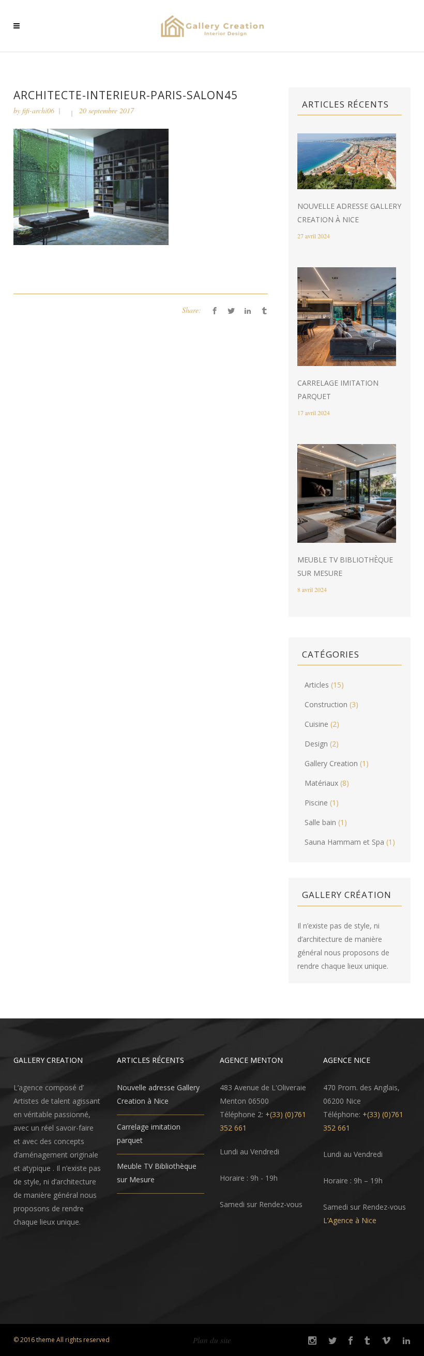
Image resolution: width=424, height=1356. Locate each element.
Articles (317, 685)
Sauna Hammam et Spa (344, 842)
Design (316, 744)
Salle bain (320, 822)
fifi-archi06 (38, 110)
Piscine (316, 802)
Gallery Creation (331, 763)
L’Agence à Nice (349, 1220)
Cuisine (316, 724)
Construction (326, 704)
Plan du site (212, 1340)
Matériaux (321, 783)
